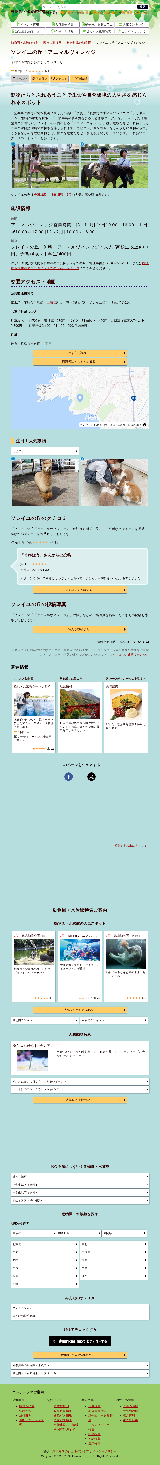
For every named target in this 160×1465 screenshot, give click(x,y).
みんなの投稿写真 (99, 31)
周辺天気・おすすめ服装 (78, 361)
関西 (70, 12)
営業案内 (42, 78)
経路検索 (25, 1410)
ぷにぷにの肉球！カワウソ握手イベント (38, 1089)
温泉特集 (94, 1443)
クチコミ (61, 78)
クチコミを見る (22, 1308)
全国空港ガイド (64, 1429)
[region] (80, 398)
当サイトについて (133, 31)
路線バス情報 (63, 1415)
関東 (63, 12)
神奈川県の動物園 (79, 42)
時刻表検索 (26, 1406)
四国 (129, 12)
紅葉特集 (94, 1434)
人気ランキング (133, 24)
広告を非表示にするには (130, 845)
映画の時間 (130, 1406)
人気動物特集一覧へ (79, 1099)
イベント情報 (30, 24)
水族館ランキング (93, 1020)
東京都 (17, 1233)
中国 (122, 12)
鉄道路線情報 (63, 1410)
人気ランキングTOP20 (78, 1009)
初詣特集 (94, 1438)
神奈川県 (64, 1233)
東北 (89, 12)
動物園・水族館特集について (79, 1355)
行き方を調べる (79, 353)
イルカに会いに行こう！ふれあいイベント (39, 1081)
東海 (114, 12)
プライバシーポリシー (101, 1451)
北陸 (107, 12)
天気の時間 (130, 1410)
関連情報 (81, 78)
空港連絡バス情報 (66, 1424)
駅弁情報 (129, 1415)
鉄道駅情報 (61, 1406)
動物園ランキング (23, 1020)
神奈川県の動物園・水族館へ (31, 1365)
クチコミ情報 (64, 31)
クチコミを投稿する (78, 589)
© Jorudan (134, 424)
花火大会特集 (97, 1410)
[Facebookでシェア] (68, 776)
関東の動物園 (52, 42)
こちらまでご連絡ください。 (129, 654)
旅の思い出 (130, 1420)
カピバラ (18, 451)
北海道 (79, 12)
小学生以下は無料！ (25, 1184)
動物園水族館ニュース (30, 31)
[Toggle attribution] (144, 424)
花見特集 (94, 1406)
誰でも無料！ (21, 1176)
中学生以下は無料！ (25, 1192)
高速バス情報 (63, 1420)
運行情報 (25, 1415)
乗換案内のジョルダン (67, 1451)
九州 (137, 12)
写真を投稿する (79, 629)
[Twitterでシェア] (91, 776)
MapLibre (102, 424)
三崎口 (51, 302)
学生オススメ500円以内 (27, 1200)
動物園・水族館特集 (28, 12)
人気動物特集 (64, 24)
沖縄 (145, 12)
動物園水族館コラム (99, 24)
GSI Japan (119, 424)
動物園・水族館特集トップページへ (35, 1373)
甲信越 (97, 12)
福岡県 (108, 1233)
